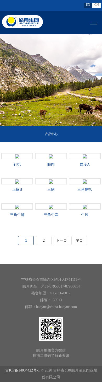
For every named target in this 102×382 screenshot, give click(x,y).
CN (96, 5)
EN (88, 5)
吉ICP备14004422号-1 (22, 370)
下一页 (61, 240)
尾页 (79, 240)
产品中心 (51, 134)
